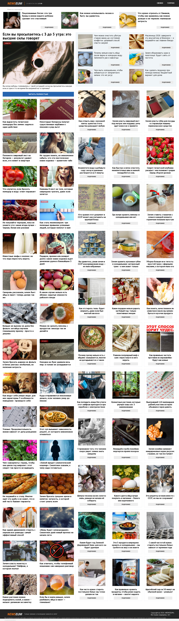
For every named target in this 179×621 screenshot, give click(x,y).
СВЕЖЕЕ (160, 3)
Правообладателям (10, 620)
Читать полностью (38, 94)
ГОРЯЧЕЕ (170, 3)
